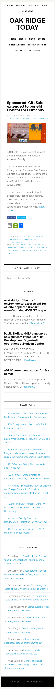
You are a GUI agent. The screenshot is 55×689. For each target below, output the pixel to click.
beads (34, 245)
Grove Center (13, 248)
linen (9, 253)
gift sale (42, 245)
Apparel (23, 245)
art (29, 245)
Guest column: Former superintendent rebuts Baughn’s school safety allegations (25, 560)
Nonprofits (27, 239)
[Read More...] (37, 323)
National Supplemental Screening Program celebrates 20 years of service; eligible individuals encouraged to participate (27, 453)
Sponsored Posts (14, 242)
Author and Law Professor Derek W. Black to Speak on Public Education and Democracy (25, 507)
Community (38, 237)
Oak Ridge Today (27, 24)
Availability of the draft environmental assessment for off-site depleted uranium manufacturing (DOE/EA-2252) (25, 305)
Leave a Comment (40, 118)
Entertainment (14, 239)
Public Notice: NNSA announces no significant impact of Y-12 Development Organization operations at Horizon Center (25, 338)
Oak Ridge (37, 239)
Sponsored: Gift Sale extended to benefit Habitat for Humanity (25, 106)
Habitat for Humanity (30, 248)
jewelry (43, 250)
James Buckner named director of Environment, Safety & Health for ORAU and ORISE (27, 439)
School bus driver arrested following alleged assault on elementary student (23, 664)
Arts (21, 237)
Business (28, 237)
